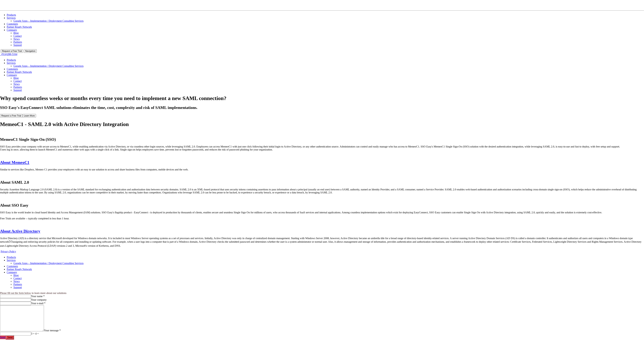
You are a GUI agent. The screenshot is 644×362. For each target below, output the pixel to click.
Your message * (52, 330)
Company (12, 29)
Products (11, 14)
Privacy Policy (8, 251)
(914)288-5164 (8, 54)
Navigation (30, 51)
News (16, 39)
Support (17, 45)
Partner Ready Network (19, 26)
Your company (39, 299)
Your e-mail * (38, 303)
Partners (17, 42)
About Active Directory (20, 231)
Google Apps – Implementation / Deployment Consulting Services (48, 20)
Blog (16, 33)
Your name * (38, 296)
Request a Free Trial (12, 51)
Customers (12, 23)
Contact (17, 36)
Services (11, 17)
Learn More (29, 115)
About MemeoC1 (14, 162)
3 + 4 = (35, 333)
